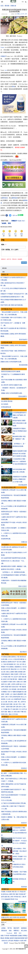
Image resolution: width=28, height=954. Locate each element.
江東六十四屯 (8, 697)
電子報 (9, 928)
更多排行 (24, 823)
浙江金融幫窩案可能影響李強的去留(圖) (13, 558)
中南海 (5, 677)
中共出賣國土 (10, 667)
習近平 (14, 662)
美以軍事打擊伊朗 (6, 401)
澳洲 (7, 706)
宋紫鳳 (3, 891)
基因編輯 (19, 691)
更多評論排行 (23, 339)
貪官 (20, 677)
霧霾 (14, 691)
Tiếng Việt (17, 943)
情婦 (23, 677)
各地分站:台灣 (6, 940)
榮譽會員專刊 (7, 369)
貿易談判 (7, 674)
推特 (15, 933)
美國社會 (13, 5)
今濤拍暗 (8, 891)
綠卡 (17, 704)
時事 (14, 917)
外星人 (6, 714)
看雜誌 (25, 935)
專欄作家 (5, 889)
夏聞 (10, 894)
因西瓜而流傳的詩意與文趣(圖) (10, 371)
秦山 (9, 896)
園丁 (24, 894)
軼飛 (4, 894)
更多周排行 (23, 652)
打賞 (18, 13)
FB (8, 681)
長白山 (23, 697)
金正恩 (3, 672)
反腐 (4, 679)
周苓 (14, 894)
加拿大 (14, 681)
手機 (21, 711)
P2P (11, 691)
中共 (21, 669)
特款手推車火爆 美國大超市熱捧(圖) (12, 305)
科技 (17, 917)
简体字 (6, 943)
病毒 (5, 659)
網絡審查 (20, 694)
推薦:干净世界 (5, 935)
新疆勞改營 (17, 699)
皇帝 (23, 709)
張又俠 (19, 662)
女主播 (5, 702)
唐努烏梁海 (16, 697)
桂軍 (14, 706)
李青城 (16, 896)
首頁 (2, 5)
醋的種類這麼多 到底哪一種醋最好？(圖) (13, 566)
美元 (5, 684)
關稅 (16, 672)
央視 (9, 702)
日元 (24, 684)
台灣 (2, 689)
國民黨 (22, 659)
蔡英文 (6, 689)
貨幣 (9, 684)
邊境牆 (20, 672)
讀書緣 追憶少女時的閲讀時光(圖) (11, 361)
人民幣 (13, 684)
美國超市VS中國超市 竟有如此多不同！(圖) (14, 294)
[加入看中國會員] (14, 180)
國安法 (5, 662)
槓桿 (2, 684)
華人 (12, 702)
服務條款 (24, 928)
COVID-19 (11, 659)
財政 (13, 686)
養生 (16, 714)
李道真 (22, 891)
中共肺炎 (4, 657)
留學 (22, 702)
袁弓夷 (22, 664)
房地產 (6, 686)
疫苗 (4, 669)
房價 (21, 689)
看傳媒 (7, 938)
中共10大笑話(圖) (6, 800)
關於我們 (16, 928)
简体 (23, 1)
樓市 (10, 686)
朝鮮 (10, 681)
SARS (12, 699)
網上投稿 (24, 930)
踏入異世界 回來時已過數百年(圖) (11, 385)
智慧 (15, 711)
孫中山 (21, 706)
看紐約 (2, 938)
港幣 (2, 686)
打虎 (7, 679)
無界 (26, 938)
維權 (2, 694)
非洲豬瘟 (4, 691)
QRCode (15, 215)
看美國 (7, 5)
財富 (16, 686)
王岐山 (8, 672)
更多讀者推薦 (23, 365)
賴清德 (22, 657)
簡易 (13, 891)
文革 (13, 714)
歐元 (21, 684)
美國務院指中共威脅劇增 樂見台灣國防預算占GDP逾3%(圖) (20, 479)
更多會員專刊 (22, 396)
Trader (2, 47)
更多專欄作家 (22, 901)
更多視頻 (24, 886)
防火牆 (24, 691)
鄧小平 (10, 709)
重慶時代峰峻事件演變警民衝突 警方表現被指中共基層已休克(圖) (20, 453)
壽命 (10, 714)
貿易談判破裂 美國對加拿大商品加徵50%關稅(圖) (19, 423)
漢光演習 (17, 659)
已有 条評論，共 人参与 (9, 249)
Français (11, 943)
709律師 (6, 694)
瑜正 (20, 896)
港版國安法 (18, 667)
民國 (10, 706)
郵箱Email (3, 922)
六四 (23, 667)
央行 (21, 681)
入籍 (14, 704)
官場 (10, 679)
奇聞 (2, 714)
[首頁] (13, 2)
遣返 (4, 704)
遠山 (7, 894)
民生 (20, 704)
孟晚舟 (12, 672)
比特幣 (17, 684)
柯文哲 (8, 669)
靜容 (12, 896)
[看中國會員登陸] (14, 185)
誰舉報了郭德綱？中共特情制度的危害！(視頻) (20, 859)
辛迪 (16, 899)
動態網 (22, 938)
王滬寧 (16, 674)
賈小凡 (17, 891)
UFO (18, 669)
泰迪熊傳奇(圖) (5, 539)
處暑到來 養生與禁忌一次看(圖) (11, 569)
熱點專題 (5, 399)
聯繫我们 (16, 930)
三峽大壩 (6, 664)
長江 (15, 664)
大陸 (8, 691)
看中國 (15, 679)
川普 (17, 657)
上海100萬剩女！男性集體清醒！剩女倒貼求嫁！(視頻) (20, 851)
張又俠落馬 (4, 404)
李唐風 (21, 894)
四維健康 (7, 899)
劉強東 (14, 689)
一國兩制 (20, 679)
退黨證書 (17, 938)
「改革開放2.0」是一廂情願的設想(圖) (13, 572)
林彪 (14, 709)
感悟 (18, 711)
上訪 (11, 694)
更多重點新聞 (22, 485)
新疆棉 (11, 664)
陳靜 (17, 894)
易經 (6, 711)
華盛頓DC (17, 940)
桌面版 (3, 928)
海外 (24, 704)
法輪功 (15, 694)
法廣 (24, 679)
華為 (24, 669)
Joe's (6, 70)
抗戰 (17, 706)
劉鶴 (12, 674)
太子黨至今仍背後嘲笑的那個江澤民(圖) (13, 803)
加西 (25, 940)
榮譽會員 (5, 198)
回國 (10, 704)
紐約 (12, 940)
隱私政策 (4, 930)
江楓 (23, 896)
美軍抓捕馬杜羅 (6, 407)
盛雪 (2, 896)
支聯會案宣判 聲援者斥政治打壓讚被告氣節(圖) (20, 431)
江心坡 (8, 699)
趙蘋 (5, 896)
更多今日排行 (22, 586)
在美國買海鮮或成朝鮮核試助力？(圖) (12, 296)
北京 (10, 689)
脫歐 (18, 681)
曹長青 (12, 899)
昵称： (3, 244)
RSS (20, 933)
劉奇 (17, 709)
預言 (25, 711)
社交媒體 (4, 681)
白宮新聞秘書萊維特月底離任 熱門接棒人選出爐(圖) (20, 415)
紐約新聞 (22, 917)
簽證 (7, 704)
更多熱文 (24, 768)
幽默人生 (11, 711)
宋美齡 (5, 709)
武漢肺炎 (13, 657)
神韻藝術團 (13, 935)
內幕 (9, 677)
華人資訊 (10, 917)
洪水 (18, 664)
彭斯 (24, 672)
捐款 (10, 930)
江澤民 (21, 674)
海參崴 (24, 686)
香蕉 (13, 86)
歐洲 (21, 940)
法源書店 (20, 935)
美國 (2, 674)
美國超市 (3, 56)
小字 (25, 13)
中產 (20, 686)
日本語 (23, 943)
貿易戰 (10, 662)
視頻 (3, 825)
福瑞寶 (12, 938)
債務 (24, 681)
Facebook (9, 933)
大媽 (18, 689)
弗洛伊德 (13, 669)
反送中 (16, 677)
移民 (15, 702)
